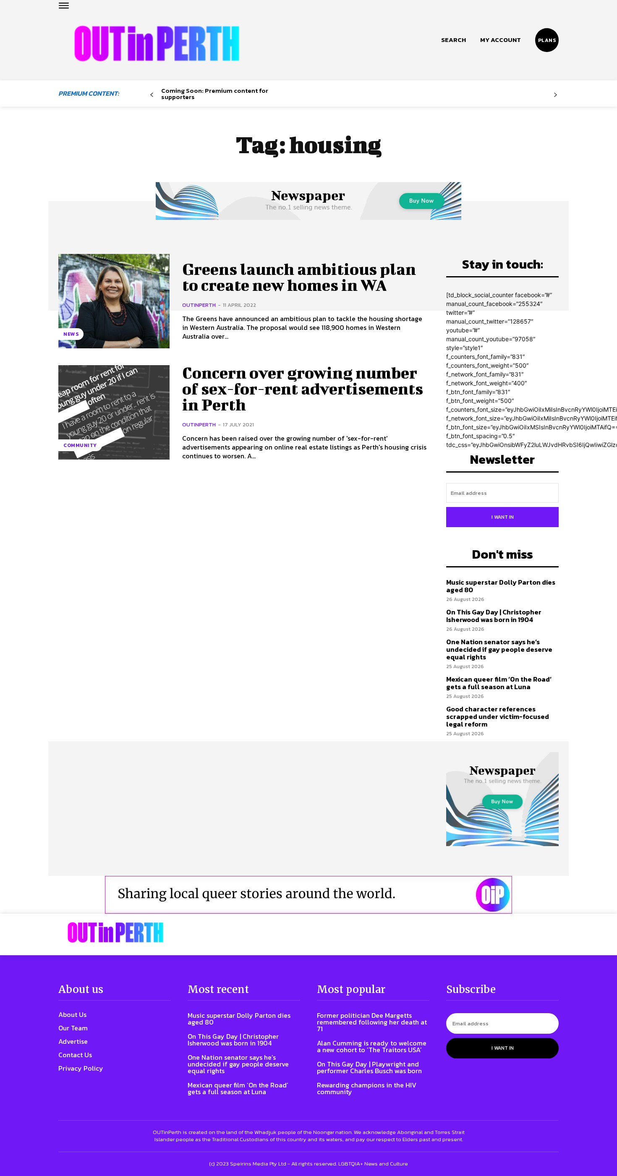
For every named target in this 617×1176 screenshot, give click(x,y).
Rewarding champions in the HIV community (366, 1088)
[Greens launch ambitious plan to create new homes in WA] (114, 301)
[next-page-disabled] (555, 95)
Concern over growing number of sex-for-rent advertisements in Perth (302, 388)
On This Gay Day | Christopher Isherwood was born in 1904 (493, 616)
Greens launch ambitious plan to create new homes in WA (299, 277)
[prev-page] (151, 95)
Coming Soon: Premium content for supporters (214, 94)
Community (80, 445)
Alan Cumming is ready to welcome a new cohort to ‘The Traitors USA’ (371, 1046)
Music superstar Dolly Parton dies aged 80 (500, 586)
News (70, 334)
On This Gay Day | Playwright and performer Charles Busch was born (369, 1067)
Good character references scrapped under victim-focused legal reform (497, 716)
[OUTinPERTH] (156, 43)
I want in (503, 517)
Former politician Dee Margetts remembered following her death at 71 (372, 1022)
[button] (453, 40)
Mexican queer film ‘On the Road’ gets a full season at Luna (499, 683)
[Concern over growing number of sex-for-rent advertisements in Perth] (114, 412)
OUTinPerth (199, 305)
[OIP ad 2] (308, 895)
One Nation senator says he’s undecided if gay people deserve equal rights (499, 649)
